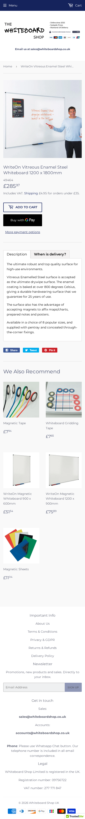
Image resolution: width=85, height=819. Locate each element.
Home (7, 66)
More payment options (22, 232)
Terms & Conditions (42, 632)
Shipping (31, 193)
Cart (78, 5)
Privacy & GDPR (42, 640)
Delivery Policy (42, 656)
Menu (13, 5)
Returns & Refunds (43, 648)
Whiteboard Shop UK (44, 802)
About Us (43, 624)
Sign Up (73, 687)
